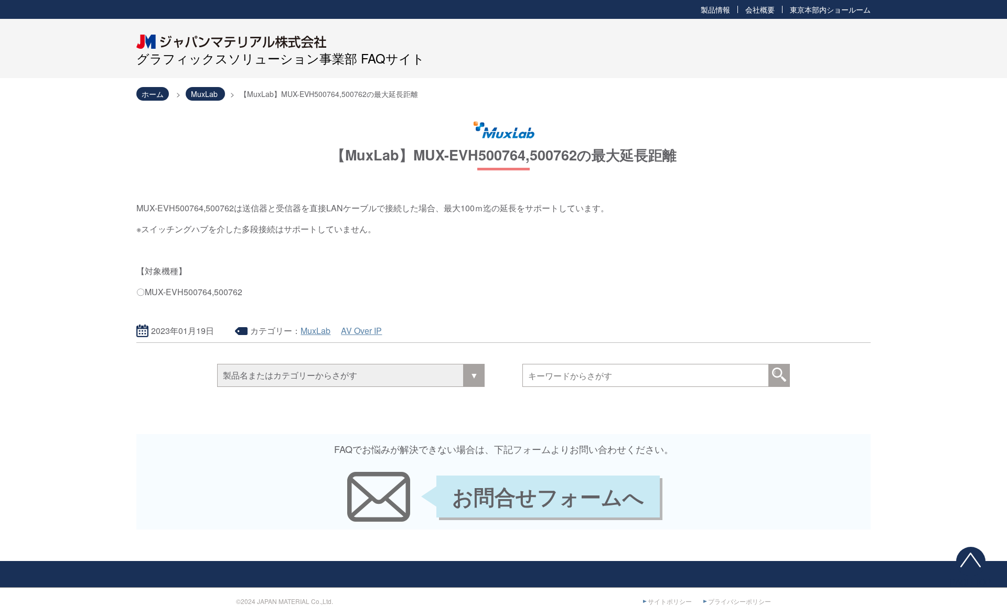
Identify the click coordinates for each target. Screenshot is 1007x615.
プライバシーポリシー (739, 601)
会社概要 (760, 9)
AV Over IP (361, 331)
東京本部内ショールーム (830, 9)
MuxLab (315, 331)
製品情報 (715, 9)
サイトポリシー (670, 601)
